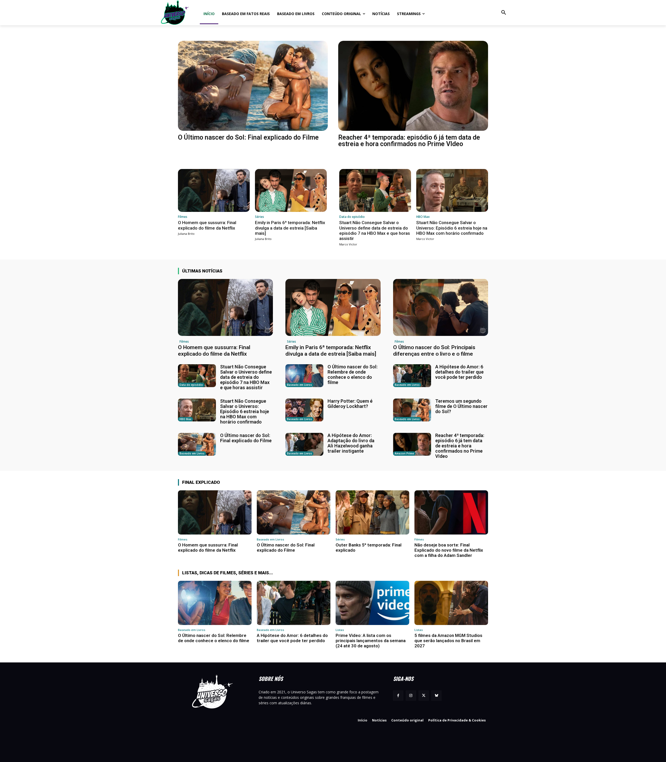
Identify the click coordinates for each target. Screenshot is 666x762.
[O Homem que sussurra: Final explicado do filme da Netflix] (214, 190)
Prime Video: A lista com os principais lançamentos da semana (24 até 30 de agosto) (371, 641)
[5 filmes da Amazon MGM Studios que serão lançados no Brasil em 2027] (451, 603)
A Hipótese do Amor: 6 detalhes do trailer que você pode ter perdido (459, 372)
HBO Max (423, 216)
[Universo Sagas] (175, 12)
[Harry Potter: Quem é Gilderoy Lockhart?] (304, 410)
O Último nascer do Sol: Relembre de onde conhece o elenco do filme (352, 374)
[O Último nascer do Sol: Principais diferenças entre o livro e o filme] (440, 307)
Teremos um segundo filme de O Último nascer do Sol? (461, 406)
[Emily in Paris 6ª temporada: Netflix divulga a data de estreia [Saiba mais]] (291, 190)
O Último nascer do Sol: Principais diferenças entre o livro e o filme (434, 350)
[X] (424, 696)
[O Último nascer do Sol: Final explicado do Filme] (253, 86)
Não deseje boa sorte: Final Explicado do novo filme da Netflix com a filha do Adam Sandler (448, 550)
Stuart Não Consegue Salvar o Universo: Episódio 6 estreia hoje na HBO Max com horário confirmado (451, 228)
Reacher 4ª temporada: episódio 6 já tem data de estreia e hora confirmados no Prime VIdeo (409, 141)
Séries (259, 216)
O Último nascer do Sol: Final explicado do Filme (248, 137)
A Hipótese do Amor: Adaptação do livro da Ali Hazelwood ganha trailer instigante (351, 443)
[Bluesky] (436, 696)
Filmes (182, 216)
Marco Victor (348, 244)
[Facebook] (398, 696)
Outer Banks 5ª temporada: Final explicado (368, 547)
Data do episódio (352, 216)
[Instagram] (411, 696)
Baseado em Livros (299, 385)
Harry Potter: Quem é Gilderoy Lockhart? (350, 403)
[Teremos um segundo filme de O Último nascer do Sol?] (412, 410)
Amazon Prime (404, 453)
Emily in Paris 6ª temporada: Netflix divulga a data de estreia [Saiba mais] (290, 228)
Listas (340, 629)
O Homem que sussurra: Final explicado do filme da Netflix (207, 225)
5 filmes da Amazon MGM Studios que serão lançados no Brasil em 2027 (448, 641)
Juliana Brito (186, 234)
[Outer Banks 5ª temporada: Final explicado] (372, 512)
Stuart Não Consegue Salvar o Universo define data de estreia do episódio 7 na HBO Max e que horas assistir (374, 230)
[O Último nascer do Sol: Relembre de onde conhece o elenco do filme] (304, 375)
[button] (503, 12)
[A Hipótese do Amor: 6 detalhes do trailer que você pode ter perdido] (412, 375)
